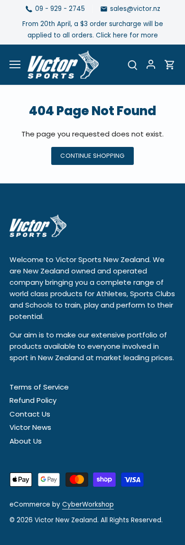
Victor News (30, 427)
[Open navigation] (14, 64)
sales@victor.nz (135, 8)
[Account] (151, 65)
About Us (25, 441)
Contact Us (29, 414)
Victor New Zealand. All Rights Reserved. (99, 520)
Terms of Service (39, 387)
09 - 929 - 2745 (60, 8)
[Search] (133, 65)
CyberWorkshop (88, 504)
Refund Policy (32, 400)
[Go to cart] (170, 65)
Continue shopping (92, 156)
